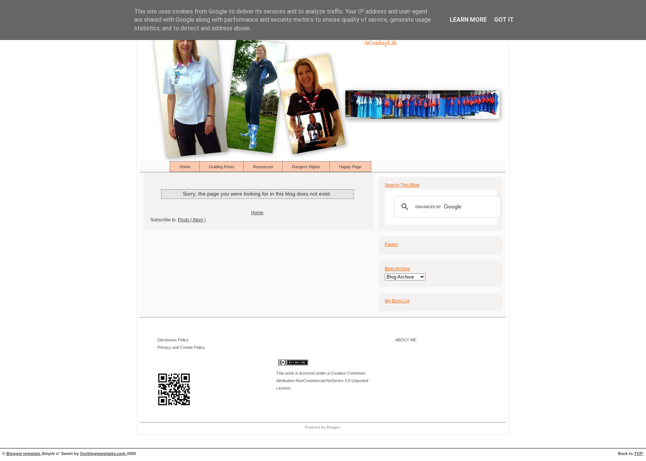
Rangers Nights (307, 167)
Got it (504, 19)
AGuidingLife (380, 42)
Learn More (468, 19)
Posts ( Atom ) (192, 219)
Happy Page (350, 167)
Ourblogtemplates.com (103, 453)
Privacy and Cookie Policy (181, 347)
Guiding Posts (222, 167)
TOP (639, 453)
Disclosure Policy (173, 340)
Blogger (333, 427)
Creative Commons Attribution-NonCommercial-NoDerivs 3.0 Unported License (322, 380)
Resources (263, 167)
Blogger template (23, 453)
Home (185, 167)
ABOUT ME (405, 340)
